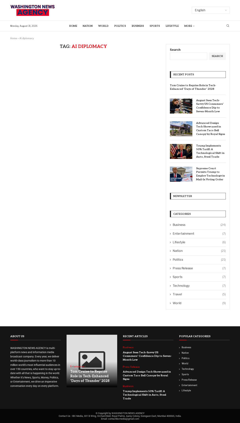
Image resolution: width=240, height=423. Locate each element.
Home (73, 26)
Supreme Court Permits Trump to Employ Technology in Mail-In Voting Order (210, 174)
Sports (155, 26)
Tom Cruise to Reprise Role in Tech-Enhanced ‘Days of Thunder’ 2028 (193, 87)
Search (175, 50)
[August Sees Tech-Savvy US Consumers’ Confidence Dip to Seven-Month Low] (181, 106)
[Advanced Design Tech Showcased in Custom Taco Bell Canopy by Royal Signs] (181, 128)
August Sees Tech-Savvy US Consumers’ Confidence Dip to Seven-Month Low (210, 106)
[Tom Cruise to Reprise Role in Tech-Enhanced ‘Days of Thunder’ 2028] (92, 361)
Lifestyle (172, 26)
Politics (120, 26)
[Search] (228, 26)
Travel (199, 294)
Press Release (199, 268)
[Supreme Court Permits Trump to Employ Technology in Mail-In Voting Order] (181, 174)
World (103, 26)
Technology (199, 285)
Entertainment (199, 233)
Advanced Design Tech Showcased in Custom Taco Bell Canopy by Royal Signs (210, 128)
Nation (88, 26)
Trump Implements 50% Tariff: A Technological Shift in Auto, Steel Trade (210, 151)
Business (138, 26)
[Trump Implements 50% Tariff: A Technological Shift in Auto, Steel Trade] (181, 151)
